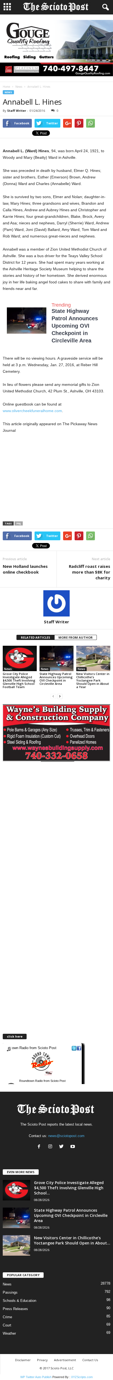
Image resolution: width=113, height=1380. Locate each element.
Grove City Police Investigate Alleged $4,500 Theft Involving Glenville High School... (69, 1188)
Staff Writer (16, 110)
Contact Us (90, 1360)
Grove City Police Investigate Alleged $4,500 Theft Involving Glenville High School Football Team (19, 680)
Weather (9, 1333)
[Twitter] (62, 1147)
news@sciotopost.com (66, 1136)
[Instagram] (51, 1147)
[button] (104, 7)
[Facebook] (40, 1147)
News (18, 87)
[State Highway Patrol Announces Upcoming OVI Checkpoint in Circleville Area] (56, 658)
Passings (10, 1292)
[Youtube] (73, 1147)
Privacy (42, 1360)
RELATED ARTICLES (35, 637)
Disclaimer (23, 1360)
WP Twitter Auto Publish (36, 1377)
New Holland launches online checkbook (25, 569)
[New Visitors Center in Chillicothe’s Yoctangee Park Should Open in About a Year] (93, 658)
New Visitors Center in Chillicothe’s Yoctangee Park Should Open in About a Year (92, 680)
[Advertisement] (49, 478)
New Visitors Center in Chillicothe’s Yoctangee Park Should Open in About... (72, 1240)
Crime (7, 1317)
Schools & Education (19, 1301)
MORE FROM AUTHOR (75, 637)
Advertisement (65, 1360)
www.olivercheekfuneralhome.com (32, 411)
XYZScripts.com (82, 1377)
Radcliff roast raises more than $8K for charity (89, 571)
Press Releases (15, 1309)
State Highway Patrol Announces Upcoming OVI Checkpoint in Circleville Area (75, 325)
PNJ (18, 523)
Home (6, 87)
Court (7, 1325)
